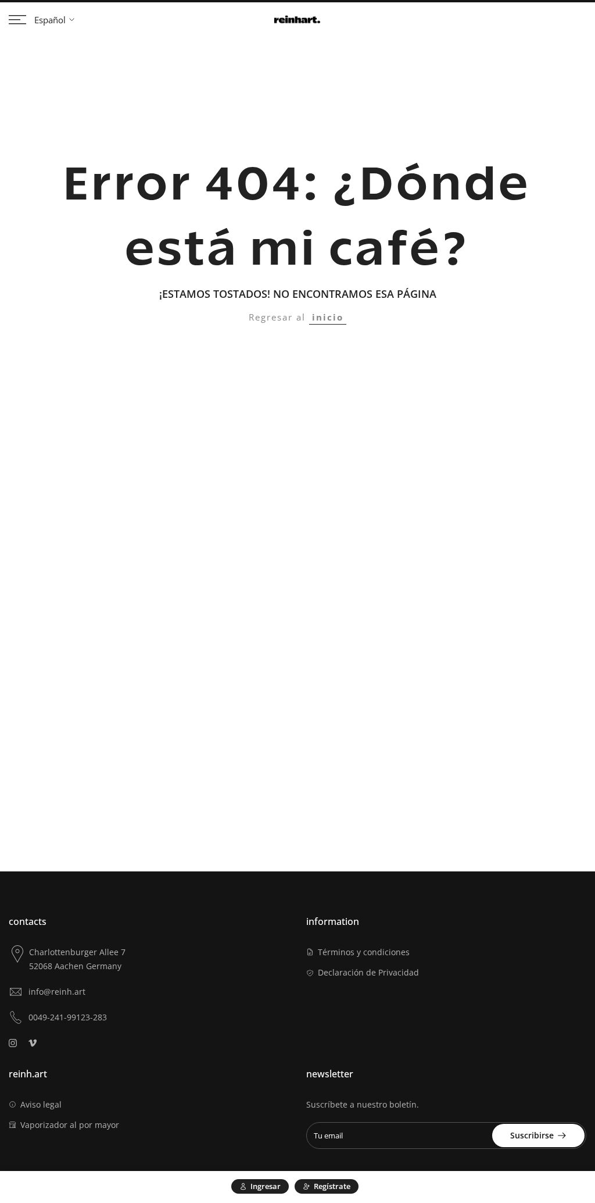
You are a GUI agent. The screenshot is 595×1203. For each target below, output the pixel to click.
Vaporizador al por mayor (69, 1124)
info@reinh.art (56, 991)
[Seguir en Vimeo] (32, 1043)
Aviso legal (41, 1104)
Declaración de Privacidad (368, 972)
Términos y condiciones (364, 952)
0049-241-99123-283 (67, 1017)
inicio (327, 317)
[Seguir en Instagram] (13, 1043)
